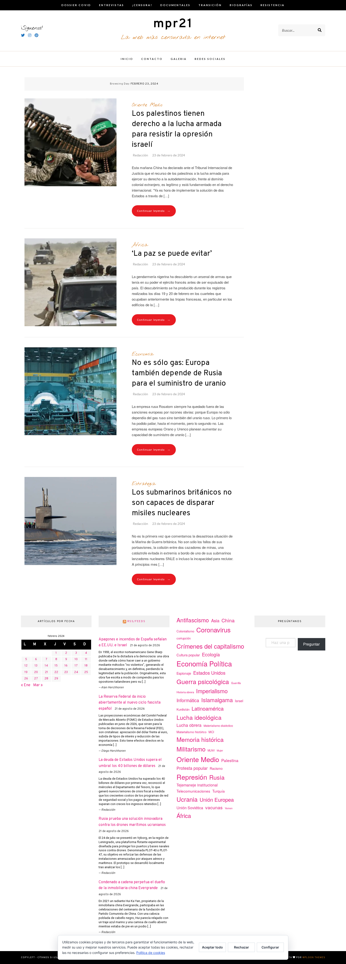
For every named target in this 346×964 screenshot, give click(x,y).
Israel (239, 700)
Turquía (218, 791)
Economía (142, 354)
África (140, 245)
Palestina (229, 760)
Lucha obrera (189, 725)
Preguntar (311, 644)
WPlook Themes (313, 957)
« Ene (25, 685)
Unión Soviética (190, 807)
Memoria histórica (200, 739)
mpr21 (173, 24)
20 (36, 672)
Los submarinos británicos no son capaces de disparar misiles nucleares (182, 503)
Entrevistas (111, 5)
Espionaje (184, 673)
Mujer (220, 750)
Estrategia (143, 483)
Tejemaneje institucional (197, 785)
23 (66, 672)
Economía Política (204, 663)
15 (56, 666)
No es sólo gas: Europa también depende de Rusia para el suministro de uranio (179, 373)
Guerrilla (236, 683)
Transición (210, 5)
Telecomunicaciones (193, 791)
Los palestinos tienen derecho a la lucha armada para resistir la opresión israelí (176, 129)
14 (46, 666)
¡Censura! (142, 5)
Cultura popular (188, 654)
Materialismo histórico (191, 732)
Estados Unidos (209, 672)
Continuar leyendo (154, 211)
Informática (188, 700)
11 (86, 659)
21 (46, 672)
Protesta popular (192, 768)
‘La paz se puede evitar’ (172, 254)
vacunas (214, 807)
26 (26, 679)
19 (26, 672)
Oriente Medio (147, 105)
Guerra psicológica (203, 681)
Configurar (270, 947)
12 (26, 666)
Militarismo (191, 749)
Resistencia (273, 5)
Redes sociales (210, 58)
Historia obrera (185, 692)
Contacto (152, 58)
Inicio (127, 58)
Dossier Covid (76, 5)
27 (36, 679)
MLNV (211, 750)
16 (66, 666)
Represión (192, 777)
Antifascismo (193, 620)
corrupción (184, 638)
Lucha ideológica (199, 717)
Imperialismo (212, 691)
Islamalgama (217, 700)
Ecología (211, 654)
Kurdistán (183, 709)
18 (86, 666)
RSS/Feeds (136, 621)
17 (76, 666)
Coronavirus (213, 629)
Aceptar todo (212, 947)
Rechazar (241, 947)
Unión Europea (217, 799)
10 (76, 659)
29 (56, 679)
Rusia (217, 777)
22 (56, 672)
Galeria (179, 58)
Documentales (175, 5)
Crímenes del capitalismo (210, 646)
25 (86, 672)
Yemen (229, 808)
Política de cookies (150, 953)
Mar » (38, 685)
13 (36, 666)
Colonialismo (185, 631)
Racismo (216, 768)
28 (46, 679)
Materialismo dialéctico (218, 726)
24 (76, 672)
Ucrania (187, 799)
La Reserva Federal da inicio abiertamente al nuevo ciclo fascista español (130, 702)
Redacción (140, 155)
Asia (215, 620)
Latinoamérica (208, 708)
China (228, 620)
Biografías (241, 5)
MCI (211, 732)
